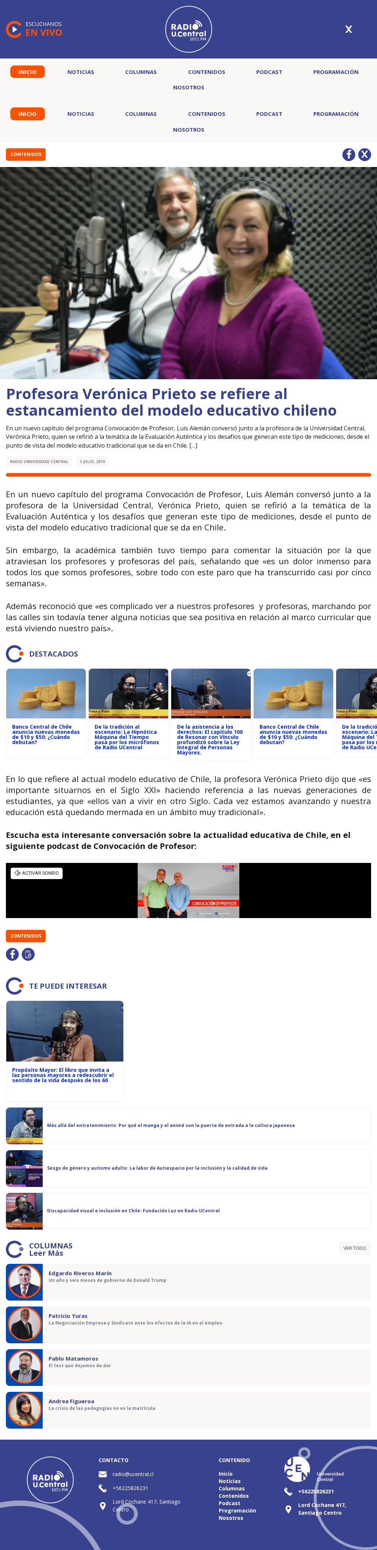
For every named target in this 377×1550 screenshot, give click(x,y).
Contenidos (206, 71)
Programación (336, 71)
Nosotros (188, 87)
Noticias (80, 71)
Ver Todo (354, 1248)
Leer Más (46, 1253)
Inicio (27, 71)
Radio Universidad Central (39, 461)
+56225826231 (130, 1488)
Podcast (269, 71)
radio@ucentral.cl (133, 1474)
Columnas (141, 71)
